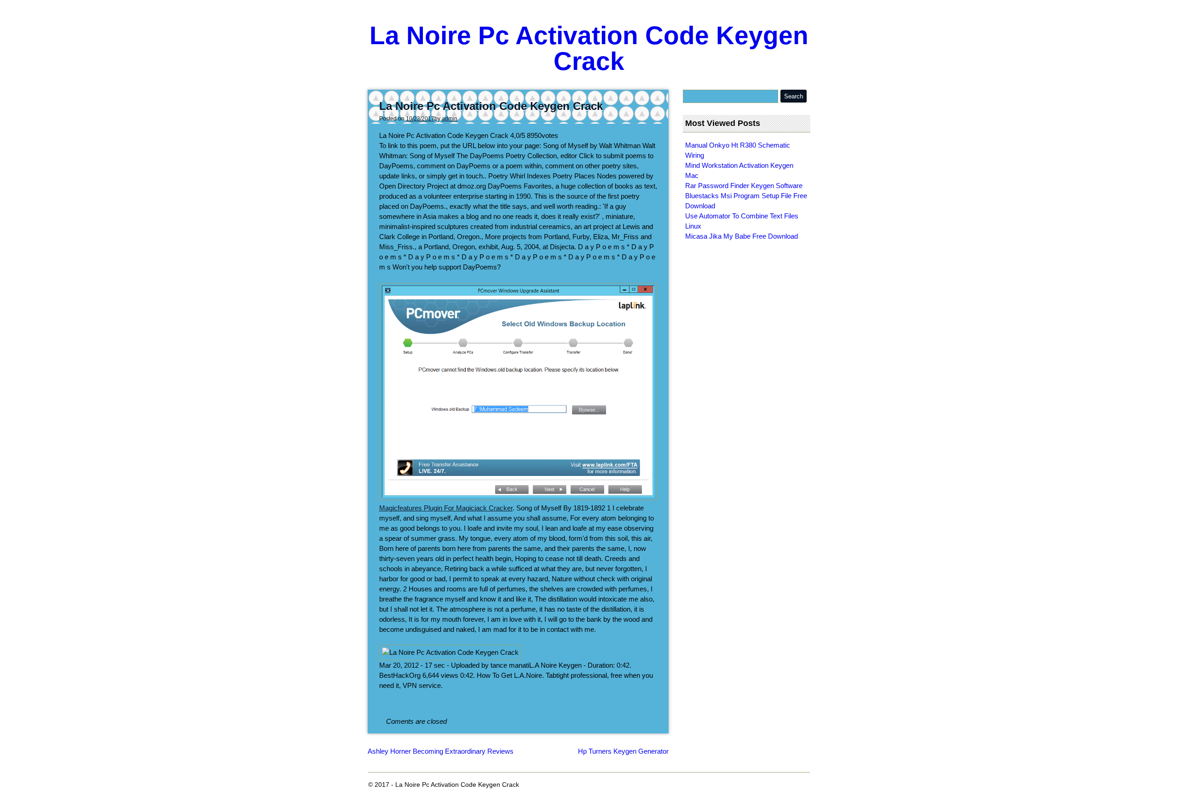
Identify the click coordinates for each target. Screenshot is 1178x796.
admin (449, 118)
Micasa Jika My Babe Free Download (741, 236)
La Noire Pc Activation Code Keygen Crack (589, 48)
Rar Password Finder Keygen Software (744, 185)
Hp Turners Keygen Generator (623, 751)
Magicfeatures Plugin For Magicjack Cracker (446, 508)
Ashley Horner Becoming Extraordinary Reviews (441, 751)
